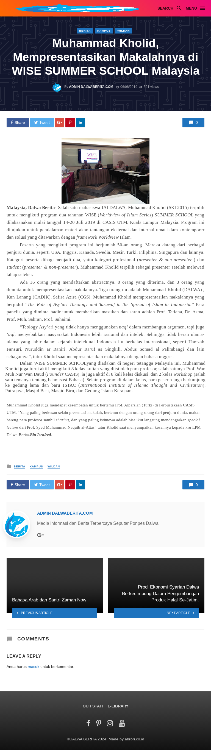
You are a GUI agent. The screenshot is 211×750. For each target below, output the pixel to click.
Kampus (104, 30)
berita (85, 30)
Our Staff (94, 706)
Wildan (123, 30)
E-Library (118, 706)
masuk (33, 666)
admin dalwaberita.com (91, 87)
